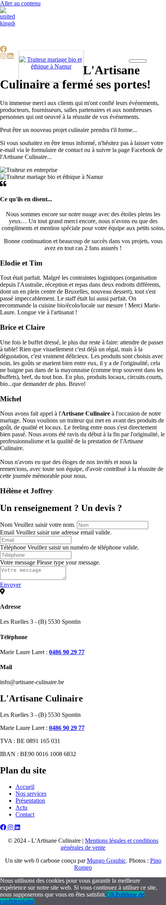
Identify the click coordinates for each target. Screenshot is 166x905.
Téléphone (13, 547)
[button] (3, 48)
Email (7, 532)
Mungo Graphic (106, 860)
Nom (6, 524)
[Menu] (138, 61)
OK (110, 894)
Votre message (17, 562)
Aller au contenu (20, 3)
